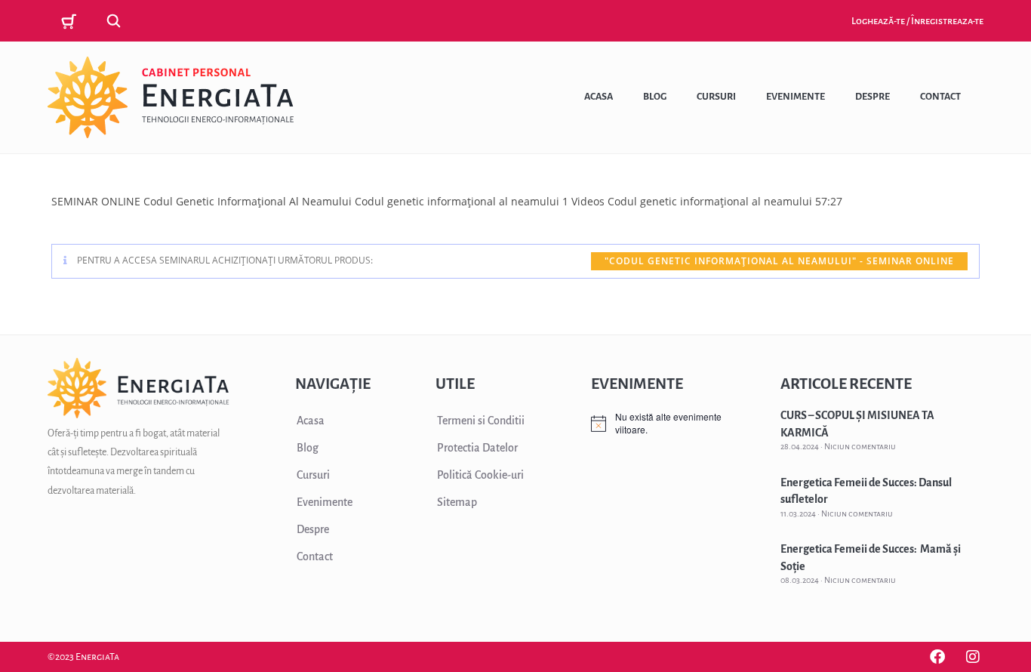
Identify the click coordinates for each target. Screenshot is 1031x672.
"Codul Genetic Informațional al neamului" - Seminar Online (779, 260)
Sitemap (457, 502)
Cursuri (716, 96)
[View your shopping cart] (71, 21)
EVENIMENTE (637, 383)
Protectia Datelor (477, 448)
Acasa (598, 96)
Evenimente (795, 96)
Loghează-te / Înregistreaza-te (917, 21)
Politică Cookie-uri (480, 475)
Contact (940, 96)
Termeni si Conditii (481, 421)
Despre (872, 96)
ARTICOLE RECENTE (846, 383)
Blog (654, 96)
